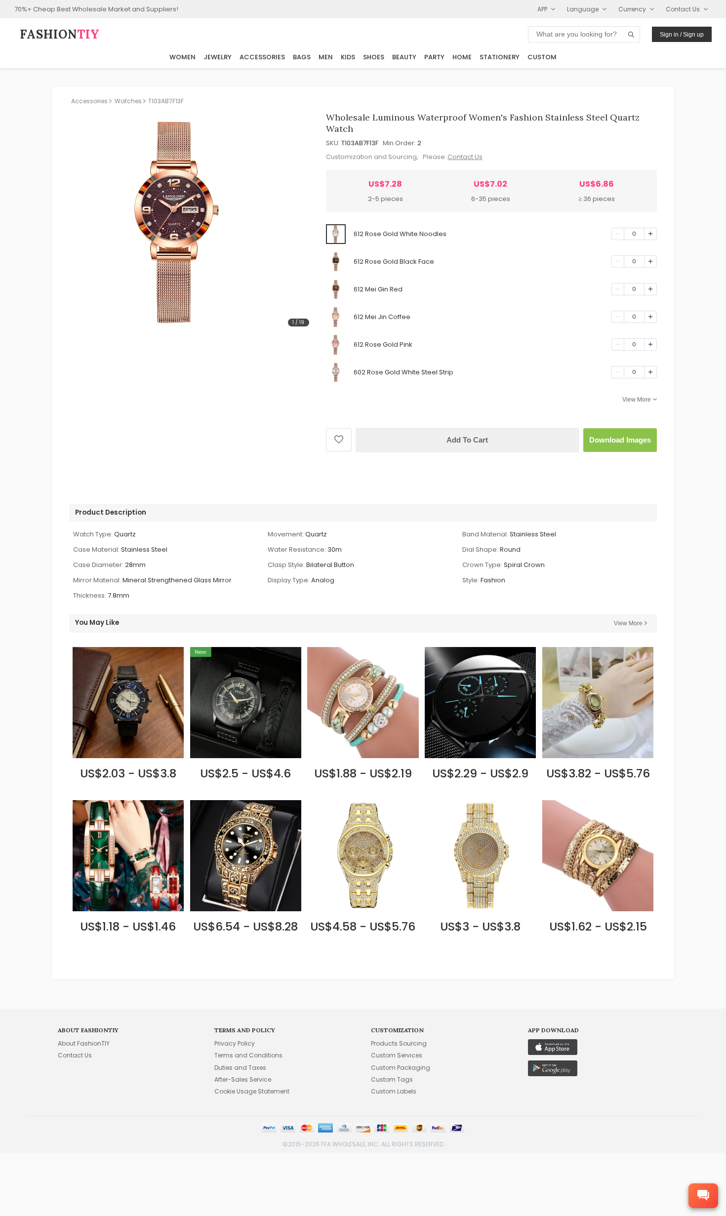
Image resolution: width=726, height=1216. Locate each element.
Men (326, 57)
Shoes (373, 57)
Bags (302, 57)
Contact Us (465, 157)
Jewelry (217, 57)
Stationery (500, 57)
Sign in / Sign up (682, 34)
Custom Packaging (400, 1067)
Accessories (262, 57)
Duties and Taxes (240, 1067)
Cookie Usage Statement (251, 1091)
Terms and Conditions (248, 1055)
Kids (348, 57)
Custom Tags (392, 1079)
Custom (542, 57)
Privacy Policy (234, 1043)
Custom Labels (393, 1091)
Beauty (404, 57)
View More (636, 399)
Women (182, 57)
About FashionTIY (84, 1043)
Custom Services (396, 1055)
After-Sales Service (242, 1079)
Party (434, 57)
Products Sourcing (399, 1043)
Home (462, 57)
